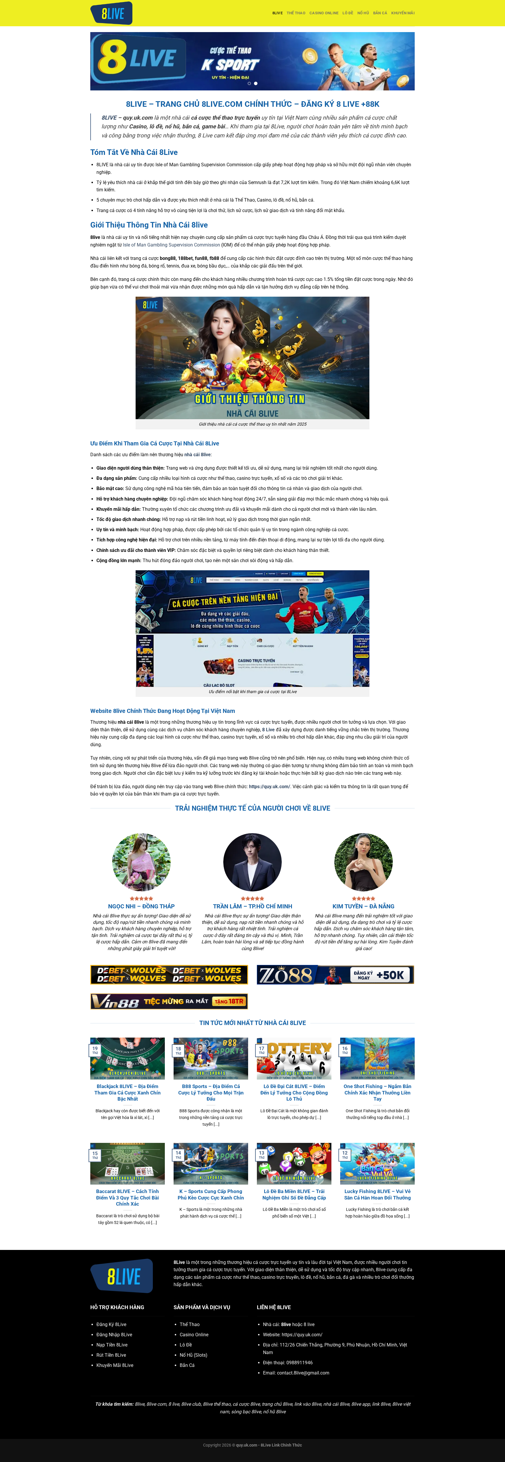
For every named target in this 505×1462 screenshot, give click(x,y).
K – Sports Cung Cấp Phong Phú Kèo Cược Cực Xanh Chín (211, 1195)
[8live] (119, 13)
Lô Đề (348, 13)
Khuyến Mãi (403, 13)
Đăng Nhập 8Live (114, 1334)
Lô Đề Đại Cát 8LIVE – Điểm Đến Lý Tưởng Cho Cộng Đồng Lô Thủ (294, 1093)
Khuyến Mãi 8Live (114, 1365)
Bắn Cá (380, 13)
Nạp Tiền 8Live (111, 1345)
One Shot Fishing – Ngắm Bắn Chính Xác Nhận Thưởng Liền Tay (377, 1093)
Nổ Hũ (363, 13)
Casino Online (323, 13)
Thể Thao (296, 13)
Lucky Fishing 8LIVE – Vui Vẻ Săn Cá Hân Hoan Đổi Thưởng (377, 1195)
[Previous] (104, 61)
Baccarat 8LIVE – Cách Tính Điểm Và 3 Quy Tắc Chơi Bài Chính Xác (127, 1198)
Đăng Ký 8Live (111, 1324)
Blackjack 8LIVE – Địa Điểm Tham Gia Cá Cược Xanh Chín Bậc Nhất (127, 1093)
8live (277, 13)
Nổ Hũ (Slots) (193, 1355)
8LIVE (108, 117)
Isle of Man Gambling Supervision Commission (171, 245)
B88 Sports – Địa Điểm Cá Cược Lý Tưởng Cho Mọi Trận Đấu (211, 1093)
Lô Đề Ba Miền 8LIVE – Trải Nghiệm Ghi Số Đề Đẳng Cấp (294, 1195)
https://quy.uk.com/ (269, 786)
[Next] (401, 61)
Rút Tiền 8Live (111, 1355)
